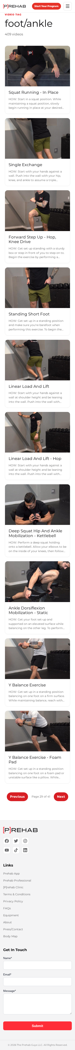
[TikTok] (16, 850)
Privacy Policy (13, 901)
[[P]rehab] (37, 830)
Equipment (11, 915)
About (7, 922)
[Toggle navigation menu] (67, 6)
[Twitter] (16, 841)
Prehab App (11, 873)
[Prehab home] (14, 6)
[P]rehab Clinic (13, 887)
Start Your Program (46, 6)
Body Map (10, 936)
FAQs (7, 908)
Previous (17, 797)
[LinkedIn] (25, 850)
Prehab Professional (17, 880)
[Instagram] (25, 841)
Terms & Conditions (16, 894)
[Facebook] (6, 841)
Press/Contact (13, 929)
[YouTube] (6, 850)
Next (61, 797)
